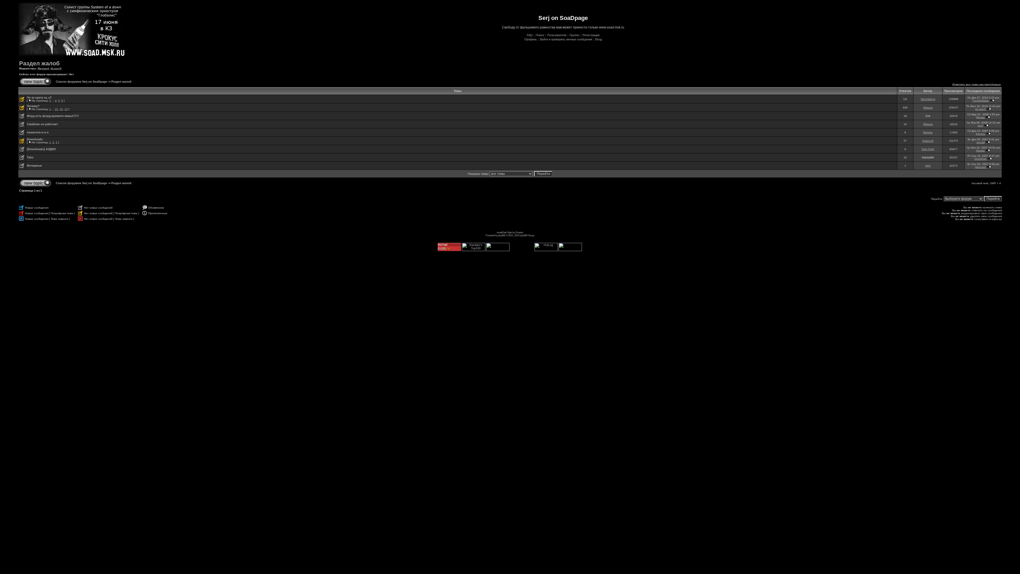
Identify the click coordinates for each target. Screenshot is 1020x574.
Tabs (30, 157)
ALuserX (56, 68)
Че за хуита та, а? (39, 97)
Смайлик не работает (42, 124)
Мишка (928, 107)
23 (66, 109)
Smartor (519, 232)
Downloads (35, 139)
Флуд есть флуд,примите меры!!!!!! (53, 115)
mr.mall (980, 142)
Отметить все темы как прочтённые (976, 84)
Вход (598, 39)
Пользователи (556, 35)
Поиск (540, 35)
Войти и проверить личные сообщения (566, 39)
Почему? (33, 106)
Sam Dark (927, 149)
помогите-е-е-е (38, 132)
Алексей (927, 140)
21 (56, 109)
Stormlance (928, 99)
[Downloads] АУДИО (41, 149)
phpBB (501, 235)
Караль (928, 132)
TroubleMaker (980, 100)
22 (61, 109)
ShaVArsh (980, 158)
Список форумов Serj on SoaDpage (81, 81)
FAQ (530, 35)
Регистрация (591, 35)
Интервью (34, 165)
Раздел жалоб (39, 63)
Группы (574, 35)
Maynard (43, 68)
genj (980, 125)
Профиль (530, 39)
